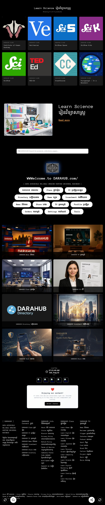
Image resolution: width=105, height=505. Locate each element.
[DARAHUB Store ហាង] (78, 345)
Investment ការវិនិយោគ (76, 197)
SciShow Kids (86, 45)
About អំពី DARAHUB (48, 427)
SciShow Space (61, 45)
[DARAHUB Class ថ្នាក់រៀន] (27, 275)
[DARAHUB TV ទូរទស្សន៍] (78, 241)
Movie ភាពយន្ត (85, 460)
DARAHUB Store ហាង (29, 450)
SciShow (7, 81)
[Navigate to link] (52, 168)
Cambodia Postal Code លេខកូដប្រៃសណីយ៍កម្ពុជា (47, 455)
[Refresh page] (100, 500)
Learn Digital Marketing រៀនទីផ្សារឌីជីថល (66, 468)
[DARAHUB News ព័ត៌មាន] (27, 241)
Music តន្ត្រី (83, 457)
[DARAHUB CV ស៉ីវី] (78, 275)
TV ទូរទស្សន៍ (60, 204)
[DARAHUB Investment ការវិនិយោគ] (78, 310)
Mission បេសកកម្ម (47, 433)
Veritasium (34, 45)
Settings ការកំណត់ (57, 212)
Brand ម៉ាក (83, 448)
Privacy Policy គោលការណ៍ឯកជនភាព (52, 494)
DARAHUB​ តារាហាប (30, 190)
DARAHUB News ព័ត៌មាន (29, 441)
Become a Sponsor (52, 403)
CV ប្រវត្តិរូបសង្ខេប (75, 190)
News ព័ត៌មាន (22, 204)
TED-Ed (32, 81)
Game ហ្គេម (52, 197)
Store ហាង (41, 204)
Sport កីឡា (84, 442)
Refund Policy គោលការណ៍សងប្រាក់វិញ (77, 494)
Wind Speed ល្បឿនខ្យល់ (64, 496)
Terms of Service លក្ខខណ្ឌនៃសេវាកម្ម (14, 496)
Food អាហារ (84, 445)
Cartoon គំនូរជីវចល (86, 451)
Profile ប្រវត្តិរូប (81, 204)
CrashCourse (60, 81)
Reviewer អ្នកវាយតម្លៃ (87, 430)
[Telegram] (65, 380)
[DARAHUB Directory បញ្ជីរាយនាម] (27, 310)
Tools (77, 212)
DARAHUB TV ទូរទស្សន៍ (29, 438)
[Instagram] (59, 380)
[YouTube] (39, 380)
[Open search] (13, 500)
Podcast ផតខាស (86, 439)
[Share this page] (92, 500)
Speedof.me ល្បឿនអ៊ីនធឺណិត (81, 496)
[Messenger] (52, 380)
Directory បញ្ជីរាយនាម (28, 197)
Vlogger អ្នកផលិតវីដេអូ (87, 433)
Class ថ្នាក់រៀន (53, 190)
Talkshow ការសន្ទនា (86, 436)
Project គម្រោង (85, 454)
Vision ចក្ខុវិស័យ (46, 430)
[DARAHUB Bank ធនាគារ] (27, 345)
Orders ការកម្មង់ (32, 212)
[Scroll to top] (5, 500)
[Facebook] (45, 380)
